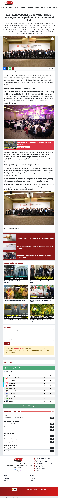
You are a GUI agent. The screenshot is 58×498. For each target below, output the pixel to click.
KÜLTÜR (32, 482)
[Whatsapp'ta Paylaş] (10, 68)
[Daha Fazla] (13, 68)
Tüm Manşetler (40, 467)
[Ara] (51, 2)
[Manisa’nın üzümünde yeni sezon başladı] (16, 292)
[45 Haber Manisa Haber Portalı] (8, 2)
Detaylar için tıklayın (29, 406)
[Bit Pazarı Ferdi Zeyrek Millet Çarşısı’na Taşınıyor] (16, 272)
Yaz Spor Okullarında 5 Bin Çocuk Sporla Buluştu (40, 301)
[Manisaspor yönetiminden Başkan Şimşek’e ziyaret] (42, 272)
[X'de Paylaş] (7, 68)
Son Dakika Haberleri (41, 468)
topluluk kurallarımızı (19, 348)
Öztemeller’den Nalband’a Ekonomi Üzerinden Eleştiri (16, 320)
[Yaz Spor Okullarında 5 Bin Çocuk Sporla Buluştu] (42, 292)
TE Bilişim (33, 494)
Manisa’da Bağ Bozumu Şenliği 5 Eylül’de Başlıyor (40, 320)
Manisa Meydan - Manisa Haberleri (10, 497)
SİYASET (11, 7)
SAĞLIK (43, 7)
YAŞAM (49, 7)
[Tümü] (53, 362)
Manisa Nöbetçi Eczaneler (43, 458)
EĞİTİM (37, 7)
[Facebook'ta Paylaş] (4, 68)
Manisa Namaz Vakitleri (42, 461)
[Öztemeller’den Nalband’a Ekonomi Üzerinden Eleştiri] (16, 311)
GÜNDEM (4, 7)
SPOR (16, 7)
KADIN (6, 480)
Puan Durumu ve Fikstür (42, 465)
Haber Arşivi (39, 470)
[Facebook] (15, 470)
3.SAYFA (30, 7)
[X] (18, 470)
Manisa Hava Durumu (41, 460)
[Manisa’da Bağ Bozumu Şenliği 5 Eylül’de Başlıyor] (42, 311)
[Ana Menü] (54, 2)
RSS (15, 489)
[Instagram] (20, 470)
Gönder (7, 343)
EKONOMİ (23, 7)
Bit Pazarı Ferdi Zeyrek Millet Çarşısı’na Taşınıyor (14, 281)
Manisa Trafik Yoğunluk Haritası (44, 463)
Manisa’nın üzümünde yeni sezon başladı (14, 300)
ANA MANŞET (29, 12)
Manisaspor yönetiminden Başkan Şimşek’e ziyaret (41, 281)
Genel (5, 475)
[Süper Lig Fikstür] (53, 411)
